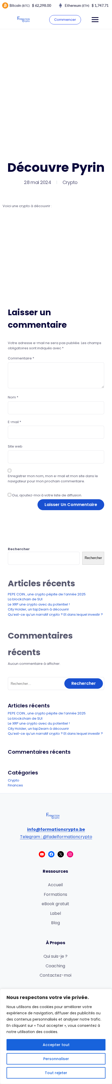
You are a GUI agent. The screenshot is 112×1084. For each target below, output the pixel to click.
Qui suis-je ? (55, 956)
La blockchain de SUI (25, 599)
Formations (55, 894)
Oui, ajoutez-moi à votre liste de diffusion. (46, 495)
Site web (15, 446)
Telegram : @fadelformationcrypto (56, 837)
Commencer (65, 19)
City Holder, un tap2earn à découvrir (38, 609)
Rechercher (19, 549)
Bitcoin (20, 5)
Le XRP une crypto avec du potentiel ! (39, 604)
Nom (13, 397)
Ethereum (77, 5)
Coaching (55, 966)
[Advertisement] (56, 88)
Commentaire (21, 358)
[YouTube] (42, 854)
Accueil (55, 885)
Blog (55, 923)
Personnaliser (56, 1058)
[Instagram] (70, 854)
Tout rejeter (56, 1072)
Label (55, 913)
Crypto (70, 182)
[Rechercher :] (56, 683)
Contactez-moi (55, 975)
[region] (56, 1036)
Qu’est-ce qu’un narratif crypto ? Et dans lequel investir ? (55, 614)
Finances (15, 785)
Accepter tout (56, 1044)
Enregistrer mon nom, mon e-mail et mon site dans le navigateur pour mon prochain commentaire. (53, 479)
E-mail (14, 421)
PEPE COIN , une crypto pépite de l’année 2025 (47, 594)
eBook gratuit (55, 904)
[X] (61, 854)
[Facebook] (51, 854)
